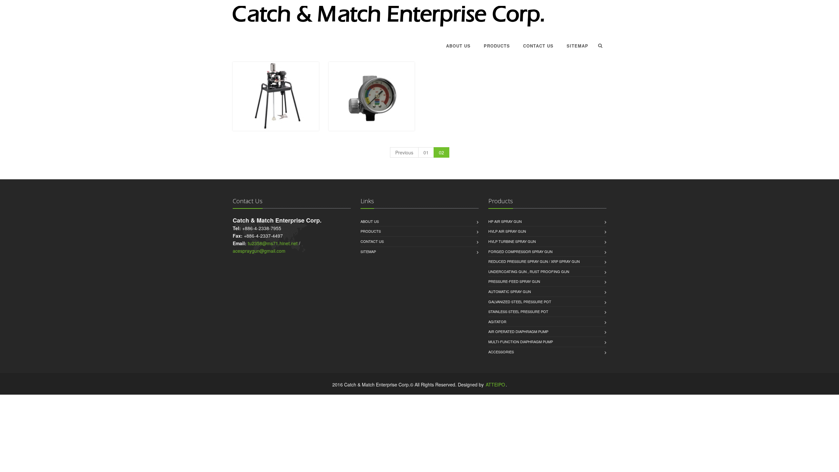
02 (441, 152)
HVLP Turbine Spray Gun (512, 241)
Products (497, 46)
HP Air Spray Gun (505, 221)
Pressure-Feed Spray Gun (514, 281)
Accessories (501, 351)
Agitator (497, 321)
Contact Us (538, 46)
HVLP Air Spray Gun (507, 231)
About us (370, 221)
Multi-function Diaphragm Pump (520, 341)
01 (426, 152)
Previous (404, 152)
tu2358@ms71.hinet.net (273, 243)
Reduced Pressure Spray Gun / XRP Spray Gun (534, 261)
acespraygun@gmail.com (259, 250)
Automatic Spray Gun (509, 291)
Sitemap (577, 46)
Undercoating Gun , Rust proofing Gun (528, 271)
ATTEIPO (495, 384)
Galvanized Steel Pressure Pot (519, 301)
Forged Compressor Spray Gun (520, 251)
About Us (458, 46)
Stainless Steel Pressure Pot (518, 311)
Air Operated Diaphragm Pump (518, 331)
